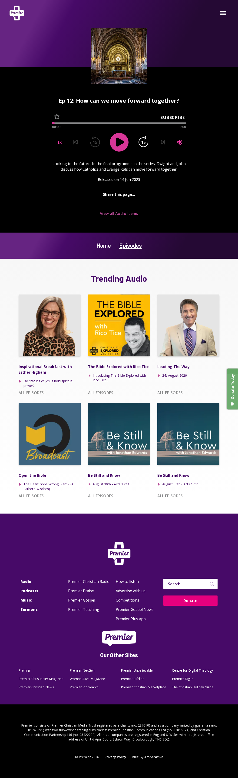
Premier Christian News (36, 687)
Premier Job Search (84, 687)
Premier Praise (81, 590)
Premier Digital (183, 679)
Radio (25, 581)
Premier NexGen (82, 670)
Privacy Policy (115, 757)
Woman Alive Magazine (87, 679)
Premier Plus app (131, 618)
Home (103, 245)
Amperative (153, 757)
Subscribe (172, 117)
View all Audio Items (119, 213)
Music (26, 600)
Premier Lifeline (132, 679)
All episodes (31, 392)
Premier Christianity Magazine (41, 679)
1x (59, 142)
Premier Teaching (83, 609)
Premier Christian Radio (88, 581)
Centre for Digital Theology (192, 670)
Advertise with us (130, 590)
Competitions (127, 600)
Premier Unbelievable (137, 670)
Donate (190, 600)
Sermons (29, 609)
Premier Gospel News (134, 609)
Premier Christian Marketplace (143, 687)
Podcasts (29, 590)
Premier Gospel (81, 600)
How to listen (127, 581)
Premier (24, 670)
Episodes (130, 245)
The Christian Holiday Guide (192, 687)
